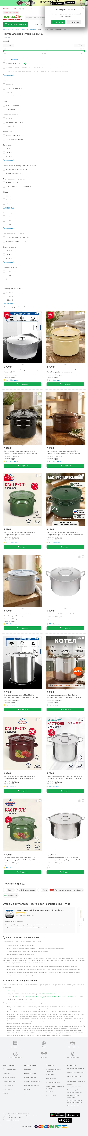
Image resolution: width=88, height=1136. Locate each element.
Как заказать (28, 1069)
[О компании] (15, 1043)
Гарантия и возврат (30, 1077)
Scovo (45, 890)
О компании (49, 1092)
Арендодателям (51, 1078)
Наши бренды (7, 1089)
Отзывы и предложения (32, 1081)
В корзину (24, 384)
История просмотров (9, 1082)
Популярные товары (9, 1069)
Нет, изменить (74, 22)
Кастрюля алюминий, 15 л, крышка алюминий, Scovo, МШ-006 (39, 910)
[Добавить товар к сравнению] (36, 312)
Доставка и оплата (11, 13)
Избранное (6, 1073)
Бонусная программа (74, 1077)
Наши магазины (8, 1085)
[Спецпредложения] (15, 1054)
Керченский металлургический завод (68, 890)
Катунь (10, 890)
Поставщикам (50, 1074)
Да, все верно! (58, 22)
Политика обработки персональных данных (74, 1091)
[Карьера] (44, 1053)
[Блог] (44, 1043)
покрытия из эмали (48, 994)
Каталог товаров (9, 1065)
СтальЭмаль (12, 895)
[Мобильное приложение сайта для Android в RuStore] (65, 1120)
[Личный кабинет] (72, 1054)
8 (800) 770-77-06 (25, 9)
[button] (15, 24)
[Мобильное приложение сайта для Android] (58, 1115)
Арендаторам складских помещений (53, 1070)
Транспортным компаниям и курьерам (55, 1087)
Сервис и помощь (30, 1065)
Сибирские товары (28, 890)
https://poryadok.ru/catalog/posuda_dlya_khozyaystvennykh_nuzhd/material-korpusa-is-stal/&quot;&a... (45, 997)
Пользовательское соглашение (73, 1096)
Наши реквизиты (51, 1096)
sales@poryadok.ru (13, 1120)
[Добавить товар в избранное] (40, 312)
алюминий (10, 991)
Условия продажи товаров (75, 1069)
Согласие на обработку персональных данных (74, 1102)
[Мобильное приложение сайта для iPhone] (73, 1115)
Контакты (27, 1089)
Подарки (5, 1093)
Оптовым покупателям (53, 1082)
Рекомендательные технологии (73, 1107)
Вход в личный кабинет (31, 1085)
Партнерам (50, 1065)
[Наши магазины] (72, 1043)
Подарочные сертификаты (75, 1073)
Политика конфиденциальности (74, 1086)
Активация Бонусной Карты (76, 1081)
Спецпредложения (9, 1077)
